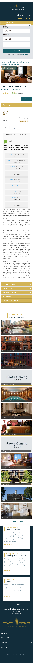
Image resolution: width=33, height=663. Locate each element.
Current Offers (9, 284)
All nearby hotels (16, 521)
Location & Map (9, 288)
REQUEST (7, 571)
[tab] (16, 105)
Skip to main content (6, 1)
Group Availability (25, 54)
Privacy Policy (21, 654)
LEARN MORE (8, 545)
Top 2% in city (16, 155)
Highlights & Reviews (11, 292)
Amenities (7, 296)
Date (5, 26)
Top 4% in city (16, 167)
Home (3, 62)
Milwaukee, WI (14, 64)
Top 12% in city (16, 180)
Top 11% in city (16, 173)
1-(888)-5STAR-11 (23, 19)
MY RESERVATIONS (25, 15)
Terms (16, 654)
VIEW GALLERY (10, 68)
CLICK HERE (7, 597)
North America (12, 62)
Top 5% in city (16, 192)
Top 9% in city (16, 198)
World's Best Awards (11, 301)
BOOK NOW (26, 99)
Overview (7, 105)
